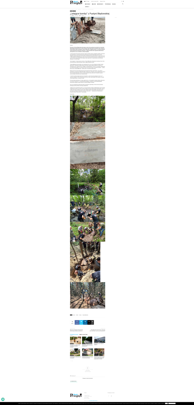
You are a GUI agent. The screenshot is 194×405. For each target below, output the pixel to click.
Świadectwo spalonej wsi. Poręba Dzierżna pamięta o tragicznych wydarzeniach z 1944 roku (99, 357)
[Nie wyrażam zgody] (192, 403)
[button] (123, 4)
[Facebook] (121, 1)
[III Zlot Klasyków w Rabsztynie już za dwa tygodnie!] (75, 352)
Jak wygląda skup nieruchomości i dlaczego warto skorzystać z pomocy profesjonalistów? (97, 330)
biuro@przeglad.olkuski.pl (93, 400)
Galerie (94, 4)
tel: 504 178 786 (86, 398)
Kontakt (87, 6)
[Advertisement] (87, 311)
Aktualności (79, 9)
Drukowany (100, 4)
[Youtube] (123, 1)
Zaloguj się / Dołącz (102, 1)
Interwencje (108, 4)
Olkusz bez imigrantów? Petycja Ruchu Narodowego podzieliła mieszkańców (76, 330)
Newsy (76, 9)
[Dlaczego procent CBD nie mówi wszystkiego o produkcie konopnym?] (75, 340)
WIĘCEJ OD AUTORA (83, 334)
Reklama (114, 4)
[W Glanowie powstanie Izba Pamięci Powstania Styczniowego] (87, 352)
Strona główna (72, 9)
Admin (73, 15)
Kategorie (88, 4)
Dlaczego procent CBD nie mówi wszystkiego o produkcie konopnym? (75, 346)
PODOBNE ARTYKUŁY (74, 334)
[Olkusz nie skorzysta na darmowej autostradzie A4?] (87, 340)
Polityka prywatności (172, 403)
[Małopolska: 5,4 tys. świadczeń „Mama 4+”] (99, 340)
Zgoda (166, 403)
